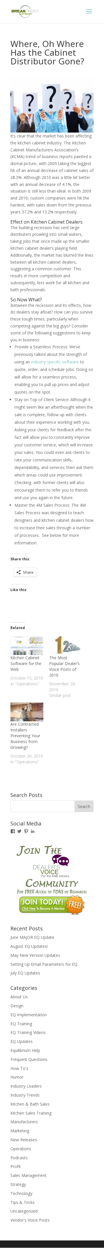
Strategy (18, 1184)
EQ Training (21, 1023)
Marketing (19, 1130)
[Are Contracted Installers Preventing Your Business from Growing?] (26, 711)
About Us (19, 996)
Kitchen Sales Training (30, 1113)
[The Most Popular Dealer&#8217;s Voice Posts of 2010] (65, 645)
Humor (16, 1077)
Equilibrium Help (25, 1050)
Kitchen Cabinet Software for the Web (25, 663)
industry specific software (55, 362)
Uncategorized (24, 1211)
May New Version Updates (35, 955)
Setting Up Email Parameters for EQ (43, 964)
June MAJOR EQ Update (32, 937)
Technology (21, 1193)
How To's (19, 1068)
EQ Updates (21, 1041)
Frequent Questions (28, 1059)
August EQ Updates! (29, 946)
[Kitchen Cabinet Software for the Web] (26, 645)
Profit (15, 1166)
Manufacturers (24, 1121)
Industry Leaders (26, 1086)
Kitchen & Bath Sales (30, 1104)
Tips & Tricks (22, 1202)
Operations (20, 1148)
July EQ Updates (25, 973)
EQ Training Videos (28, 1032)
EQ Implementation (28, 1014)
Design (16, 1005)
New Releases (23, 1139)
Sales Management (28, 1175)
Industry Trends (25, 1095)
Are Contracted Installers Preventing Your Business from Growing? (25, 735)
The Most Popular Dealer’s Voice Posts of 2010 (64, 666)
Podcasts (19, 1157)
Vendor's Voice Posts (30, 1220)
